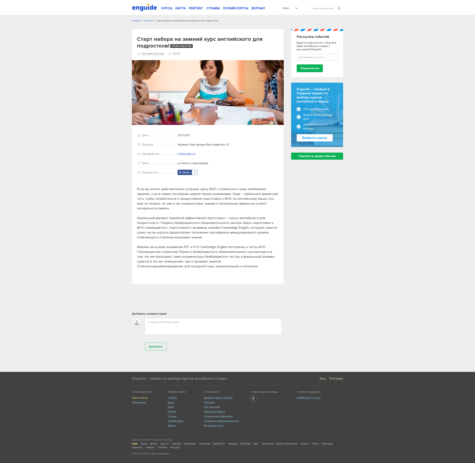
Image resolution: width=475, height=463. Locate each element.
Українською (139, 402)
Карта (171, 407)
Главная (172, 397)
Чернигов (137, 447)
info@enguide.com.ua (308, 397)
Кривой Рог (219, 443)
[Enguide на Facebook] (253, 398)
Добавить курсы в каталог (218, 397)
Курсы (171, 402)
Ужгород (175, 447)
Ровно (315, 443)
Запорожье (190, 443)
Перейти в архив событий (317, 156)
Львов (143, 443)
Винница (233, 443)
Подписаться (309, 68)
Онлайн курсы (176, 421)
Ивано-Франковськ (287, 443)
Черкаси (150, 447)
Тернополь (267, 443)
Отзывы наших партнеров (218, 416)
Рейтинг (172, 411)
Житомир (245, 443)
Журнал (172, 425)
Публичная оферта (214, 411)
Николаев (204, 443)
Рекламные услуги (214, 425)
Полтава (162, 447)
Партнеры (209, 402)
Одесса (164, 443)
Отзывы (172, 416)
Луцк (255, 443)
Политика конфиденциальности (221, 421)
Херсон (305, 443)
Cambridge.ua (186, 154)
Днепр (153, 443)
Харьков (176, 443)
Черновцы (327, 443)
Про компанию (212, 407)
